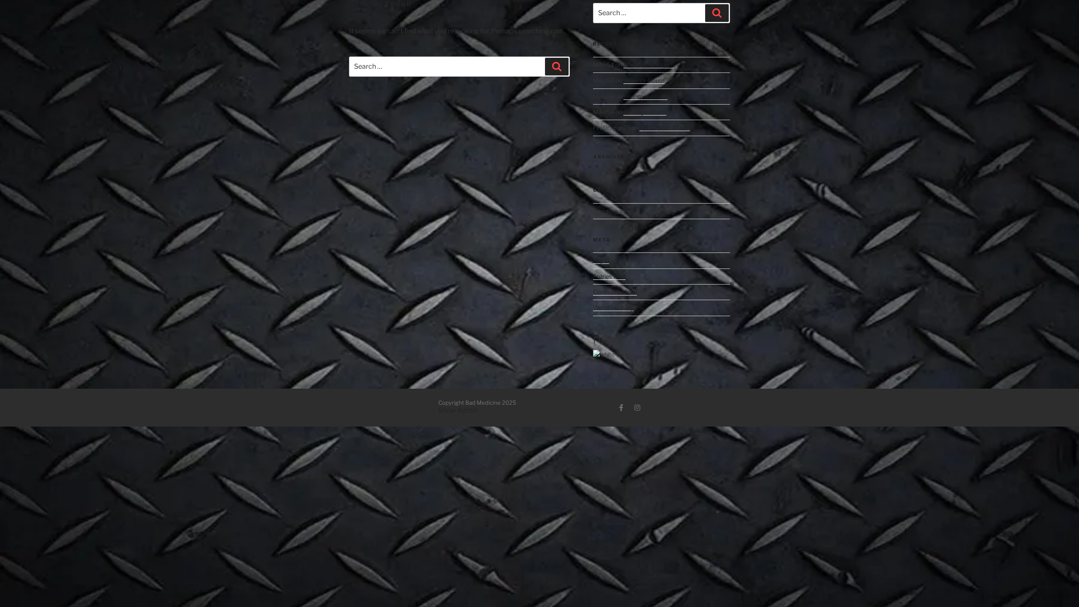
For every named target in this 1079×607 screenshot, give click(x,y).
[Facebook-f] (621, 407)
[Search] (557, 66)
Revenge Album (644, 111)
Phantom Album (645, 96)
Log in (601, 260)
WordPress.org (613, 307)
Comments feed (615, 291)
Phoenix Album (644, 80)
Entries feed (609, 276)
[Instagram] (637, 407)
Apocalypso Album (648, 64)
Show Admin (458, 410)
